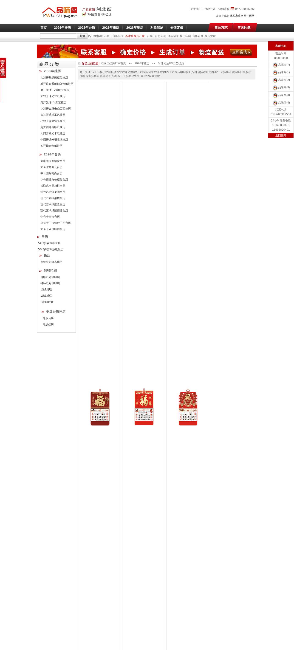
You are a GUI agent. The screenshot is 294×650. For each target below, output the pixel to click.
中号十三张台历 (50, 216)
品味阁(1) (284, 72)
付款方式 (209, 9)
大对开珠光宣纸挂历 (52, 96)
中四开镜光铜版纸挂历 (54, 139)
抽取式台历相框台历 (52, 185)
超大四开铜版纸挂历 (52, 127)
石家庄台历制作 (113, 36)
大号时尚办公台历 (51, 167)
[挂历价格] (143, 407)
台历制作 (172, 36)
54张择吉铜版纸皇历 (50, 249)
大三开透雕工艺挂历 (52, 114)
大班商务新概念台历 (52, 161)
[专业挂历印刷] (187, 407)
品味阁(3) (284, 95)
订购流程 (223, 9)
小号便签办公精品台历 (54, 179)
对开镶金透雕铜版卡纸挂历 (57, 83)
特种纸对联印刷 (50, 283)
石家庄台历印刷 (156, 36)
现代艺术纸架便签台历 (54, 210)
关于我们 (195, 9)
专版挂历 (48, 324)
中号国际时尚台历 (51, 173)
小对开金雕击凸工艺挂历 (55, 108)
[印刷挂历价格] (99, 407)
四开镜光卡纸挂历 (51, 145)
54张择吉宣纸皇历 (49, 243)
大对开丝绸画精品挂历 (54, 77)
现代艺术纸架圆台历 (52, 192)
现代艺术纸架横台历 (52, 198)
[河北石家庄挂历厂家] (76, 18)
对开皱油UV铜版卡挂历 (54, 90)
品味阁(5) (284, 87)
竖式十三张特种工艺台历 (55, 223)
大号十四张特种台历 (52, 229)
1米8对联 (46, 289)
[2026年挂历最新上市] (147, 57)
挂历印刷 (185, 36)
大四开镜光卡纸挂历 (52, 133)
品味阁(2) (284, 80)
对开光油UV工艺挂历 (53, 102)
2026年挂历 (142, 63)
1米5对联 (46, 295)
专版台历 (48, 318)
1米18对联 (47, 302)
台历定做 (197, 36)
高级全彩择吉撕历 (51, 262)
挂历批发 (210, 36)
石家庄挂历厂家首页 (113, 63)
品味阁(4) (284, 102)
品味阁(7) (284, 64)
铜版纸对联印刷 (50, 277)
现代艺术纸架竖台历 (52, 204)
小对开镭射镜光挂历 (52, 121)
